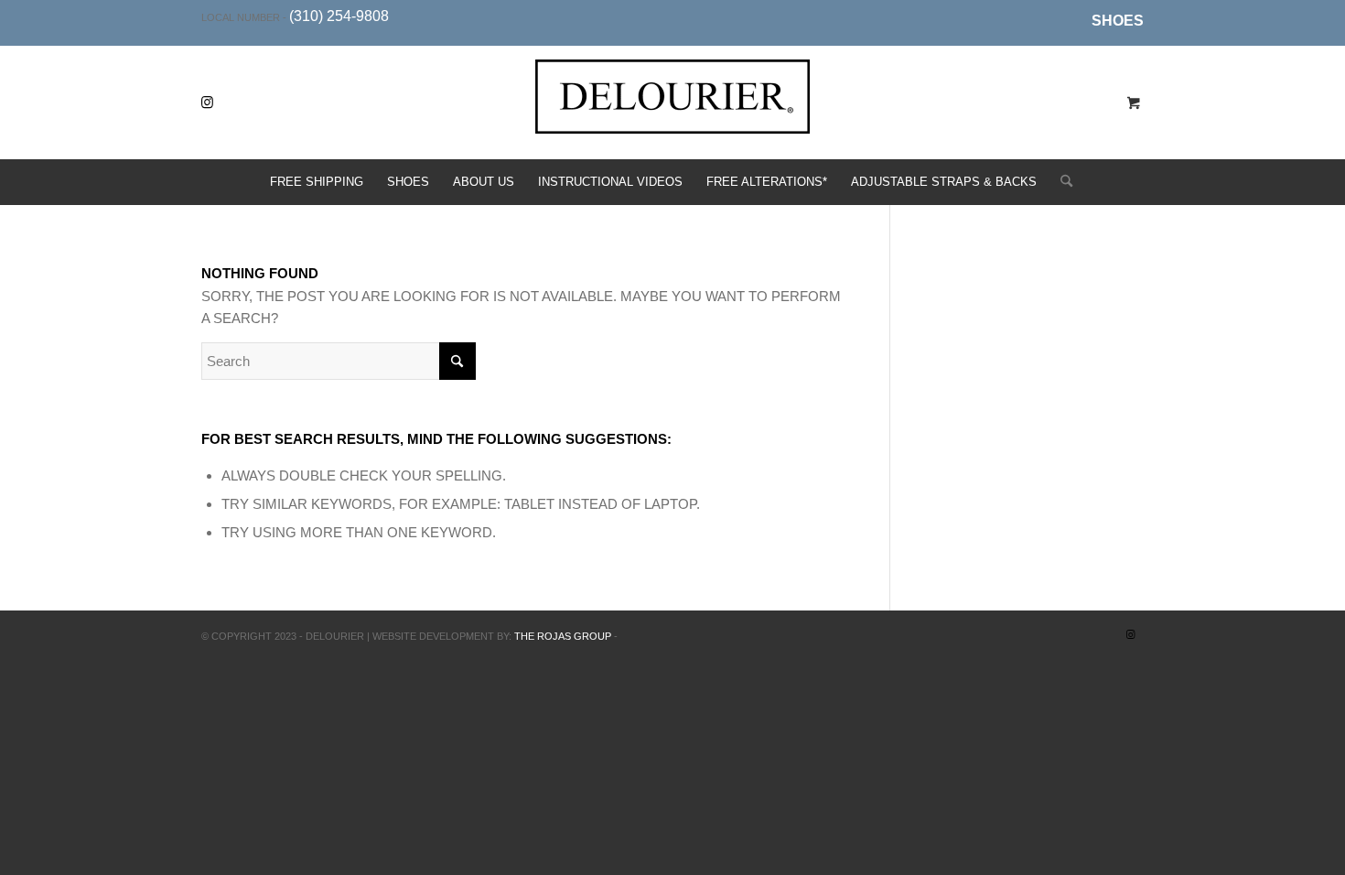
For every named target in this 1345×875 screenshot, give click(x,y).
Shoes (1118, 20)
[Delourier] (672, 116)
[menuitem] (1113, 21)
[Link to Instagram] (207, 102)
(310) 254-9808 (339, 16)
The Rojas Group (562, 636)
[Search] (1060, 182)
